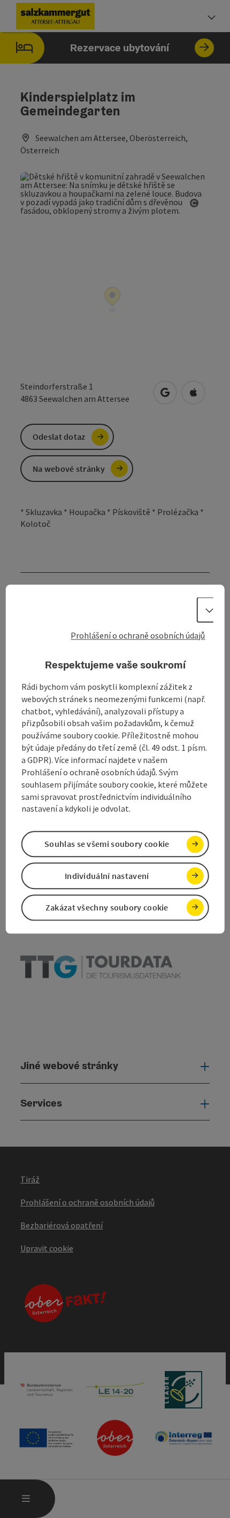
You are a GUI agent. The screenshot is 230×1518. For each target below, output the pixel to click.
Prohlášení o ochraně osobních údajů (138, 635)
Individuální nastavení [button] (107, 875)
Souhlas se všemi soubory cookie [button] (106, 844)
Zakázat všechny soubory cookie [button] (106, 907)
